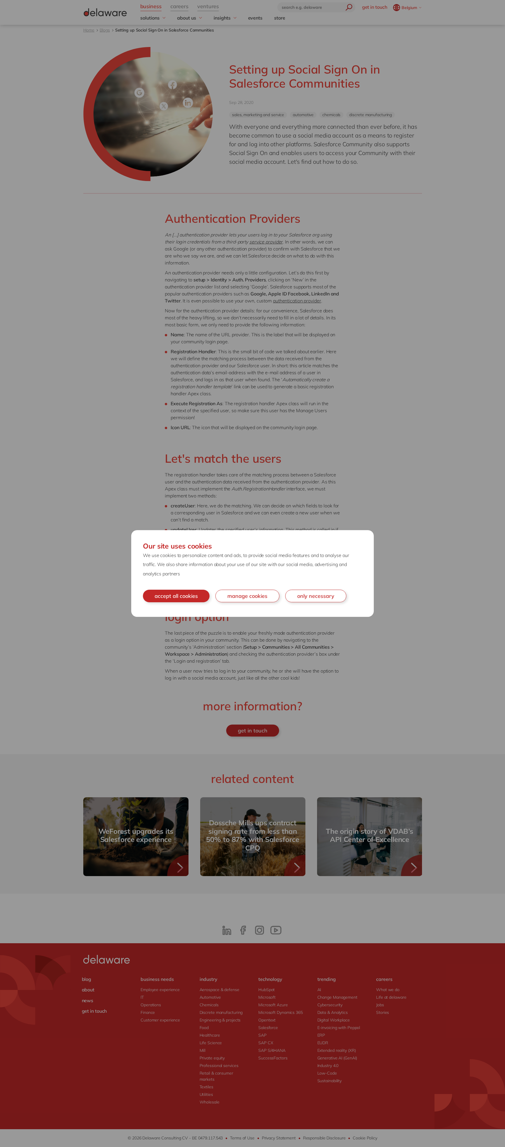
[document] (252, 573)
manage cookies (247, 596)
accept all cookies (176, 596)
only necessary (315, 596)
